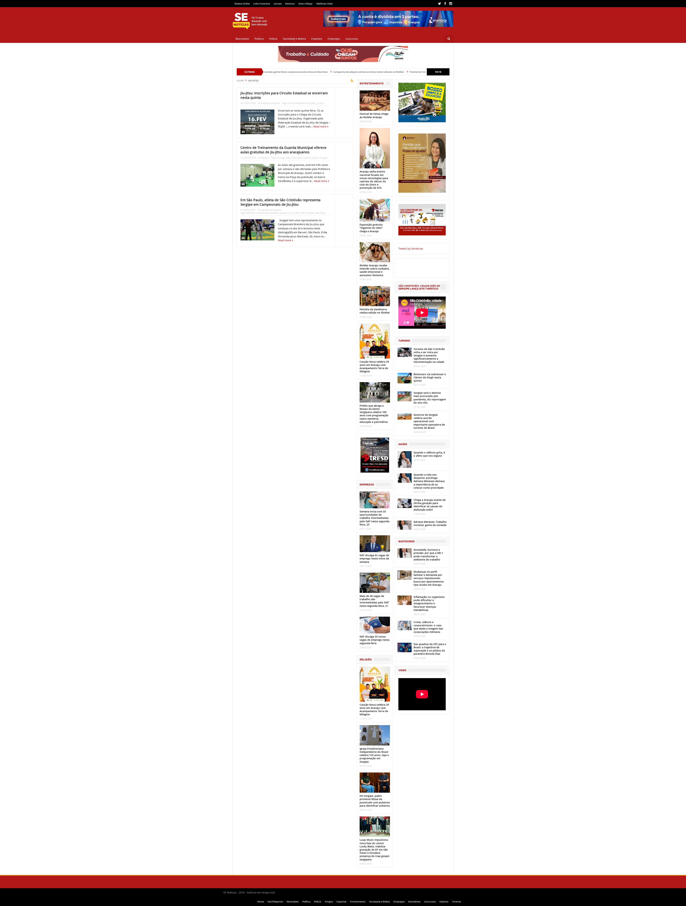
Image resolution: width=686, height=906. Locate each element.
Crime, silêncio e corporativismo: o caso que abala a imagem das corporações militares (428, 627)
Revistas (290, 3)
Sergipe (323, 157)
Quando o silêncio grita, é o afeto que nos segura (429, 454)
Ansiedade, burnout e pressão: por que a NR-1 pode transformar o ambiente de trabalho (428, 554)
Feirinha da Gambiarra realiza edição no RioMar (375, 311)
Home (260, 901)
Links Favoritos (261, 3)
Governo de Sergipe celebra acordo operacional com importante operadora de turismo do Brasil (429, 421)
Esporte (276, 103)
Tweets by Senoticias (410, 248)
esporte (306, 157)
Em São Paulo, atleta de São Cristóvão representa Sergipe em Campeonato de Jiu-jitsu (280, 202)
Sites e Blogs (305, 3)
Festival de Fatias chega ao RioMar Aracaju (370, 71)
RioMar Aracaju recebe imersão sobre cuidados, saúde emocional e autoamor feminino (375, 270)
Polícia (273, 38)
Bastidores (414, 901)
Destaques (266, 103)
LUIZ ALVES (294, 212)
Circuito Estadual (296, 103)
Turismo (456, 901)
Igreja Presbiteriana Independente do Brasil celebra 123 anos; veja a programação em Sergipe (374, 755)
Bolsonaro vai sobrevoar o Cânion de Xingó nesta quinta (430, 377)
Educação (297, 157)
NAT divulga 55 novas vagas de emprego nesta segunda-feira (374, 640)
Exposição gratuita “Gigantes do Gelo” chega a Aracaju (371, 228)
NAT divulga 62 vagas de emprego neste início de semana (374, 558)
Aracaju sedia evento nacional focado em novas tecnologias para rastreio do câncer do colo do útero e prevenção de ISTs (374, 179)
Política (259, 38)
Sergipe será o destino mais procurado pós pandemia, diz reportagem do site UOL (430, 397)
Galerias (443, 901)
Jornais (278, 3)
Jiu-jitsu (320, 103)
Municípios (242, 38)
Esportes (316, 38)
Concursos (352, 38)
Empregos (334, 38)
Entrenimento (358, 901)
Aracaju (281, 157)
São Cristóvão (307, 212)
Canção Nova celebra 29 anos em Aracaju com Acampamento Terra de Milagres (374, 366)
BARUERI (250, 212)
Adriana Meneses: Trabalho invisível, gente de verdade (430, 523)
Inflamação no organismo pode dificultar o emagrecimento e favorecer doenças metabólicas (429, 603)
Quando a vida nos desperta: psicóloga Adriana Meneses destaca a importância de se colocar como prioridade (429, 481)
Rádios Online (242, 3)
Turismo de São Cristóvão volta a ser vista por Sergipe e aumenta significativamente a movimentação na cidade (429, 355)
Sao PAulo (320, 212)
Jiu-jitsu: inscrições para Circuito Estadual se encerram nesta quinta (284, 95)
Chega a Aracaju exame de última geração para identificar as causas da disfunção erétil (430, 504)
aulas (288, 157)
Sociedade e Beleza (294, 38)
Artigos (329, 901)
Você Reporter (275, 901)
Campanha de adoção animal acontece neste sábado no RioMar (305, 71)
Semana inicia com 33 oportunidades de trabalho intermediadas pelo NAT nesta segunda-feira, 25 (375, 518)
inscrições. (310, 103)
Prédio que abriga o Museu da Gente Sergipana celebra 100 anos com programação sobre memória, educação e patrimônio (374, 414)
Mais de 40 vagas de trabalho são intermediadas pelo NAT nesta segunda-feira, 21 (374, 601)
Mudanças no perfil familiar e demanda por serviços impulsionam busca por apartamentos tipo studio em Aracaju (429, 578)
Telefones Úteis (324, 3)
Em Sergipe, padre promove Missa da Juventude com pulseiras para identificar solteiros (375, 800)
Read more (320, 126)
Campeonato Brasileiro (267, 212)
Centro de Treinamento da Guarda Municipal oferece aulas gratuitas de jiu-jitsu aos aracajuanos (283, 149)
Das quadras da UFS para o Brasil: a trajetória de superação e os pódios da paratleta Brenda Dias (430, 649)
